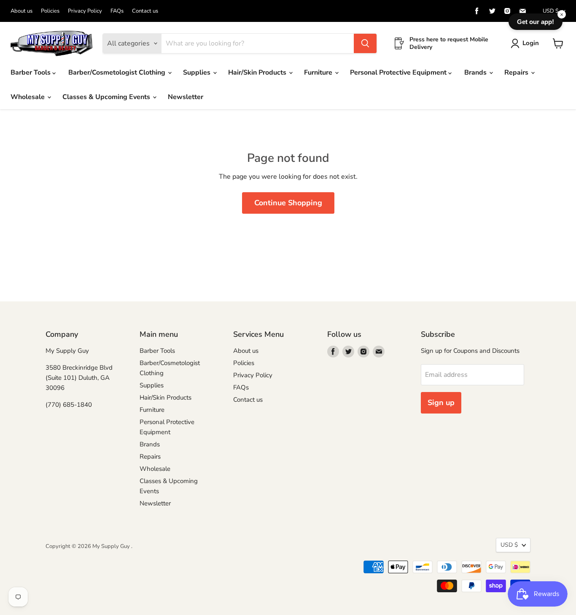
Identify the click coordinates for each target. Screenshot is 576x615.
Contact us (145, 11)
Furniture (319, 72)
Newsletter (185, 97)
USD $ (551, 11)
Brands (476, 72)
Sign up (441, 402)
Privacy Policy (85, 11)
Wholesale (28, 97)
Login (530, 43)
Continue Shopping (288, 203)
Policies (50, 11)
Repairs (517, 72)
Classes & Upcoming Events (107, 97)
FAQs (117, 11)
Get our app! (535, 21)
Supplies (197, 72)
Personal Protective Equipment (399, 72)
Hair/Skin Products (258, 72)
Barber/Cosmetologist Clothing (117, 72)
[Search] (365, 43)
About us (21, 11)
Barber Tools (31, 72)
